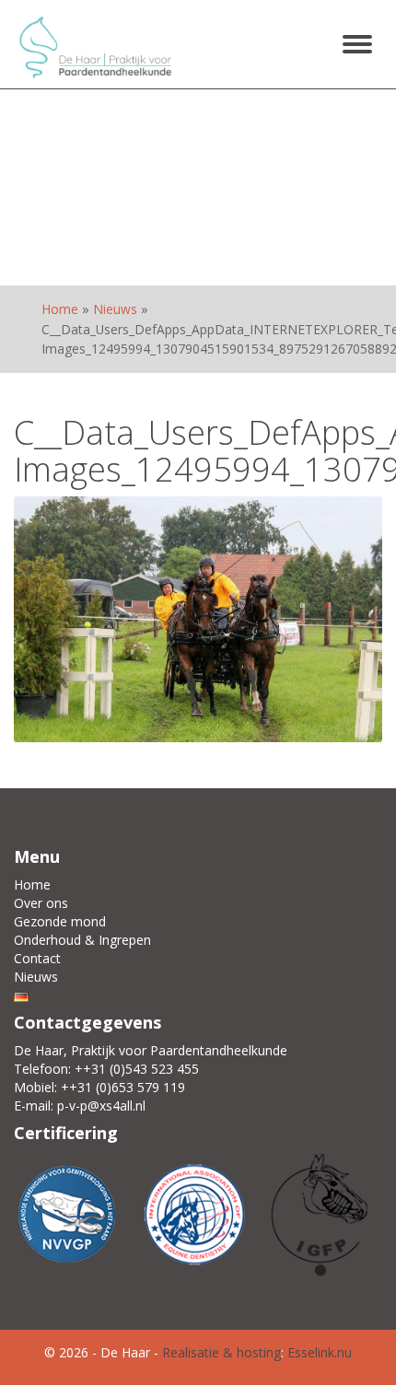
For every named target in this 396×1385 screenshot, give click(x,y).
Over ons (41, 903)
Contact (37, 958)
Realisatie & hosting (221, 1352)
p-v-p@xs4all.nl (101, 1105)
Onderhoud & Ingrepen (82, 940)
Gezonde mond (60, 921)
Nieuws (115, 309)
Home (59, 309)
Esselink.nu (319, 1352)
